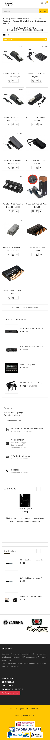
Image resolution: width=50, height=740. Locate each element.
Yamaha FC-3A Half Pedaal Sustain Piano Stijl (22, 117)
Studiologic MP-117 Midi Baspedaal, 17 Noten (22, 291)
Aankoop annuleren (10, 693)
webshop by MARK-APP (25, 716)
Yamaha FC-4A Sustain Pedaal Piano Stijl (20, 74)
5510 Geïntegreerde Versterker (33, 328)
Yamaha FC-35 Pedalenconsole (16, 204)
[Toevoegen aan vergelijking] (13, 81)
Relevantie (25, 39)
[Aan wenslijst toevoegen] (9, 81)
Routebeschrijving (13, 421)
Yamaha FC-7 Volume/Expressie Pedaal (19, 160)
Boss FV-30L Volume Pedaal (14, 247)
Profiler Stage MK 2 (28, 365)
